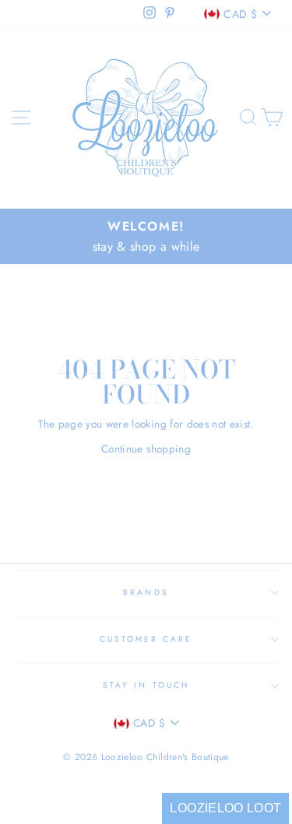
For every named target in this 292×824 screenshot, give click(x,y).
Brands (145, 592)
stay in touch (146, 685)
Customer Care (146, 639)
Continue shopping (146, 448)
